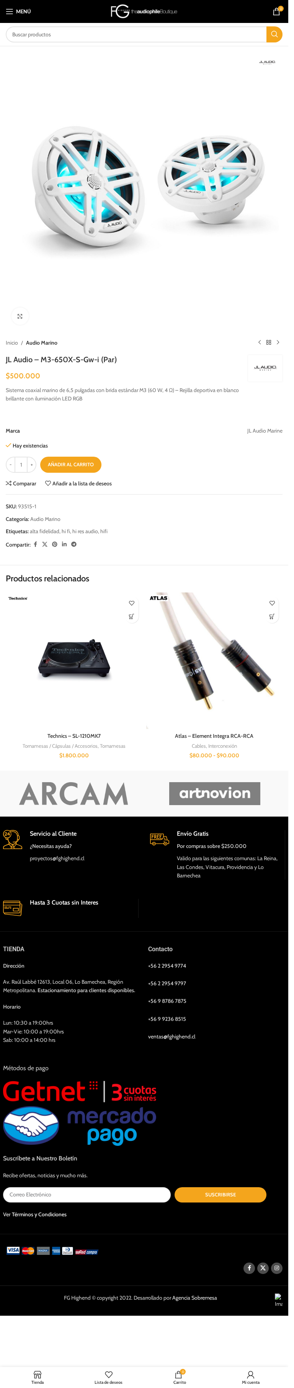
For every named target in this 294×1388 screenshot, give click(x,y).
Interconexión (222, 746)
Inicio (12, 342)
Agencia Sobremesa (194, 1297)
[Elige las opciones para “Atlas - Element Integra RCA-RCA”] (272, 616)
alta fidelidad (44, 531)
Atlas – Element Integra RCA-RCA (214, 735)
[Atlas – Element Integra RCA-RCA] (214, 660)
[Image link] (54, 1249)
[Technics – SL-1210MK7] (74, 660)
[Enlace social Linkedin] (64, 544)
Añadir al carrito (71, 464)
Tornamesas (113, 746)
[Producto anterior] (259, 342)
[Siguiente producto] (278, 342)
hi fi (66, 531)
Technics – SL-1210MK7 (74, 735)
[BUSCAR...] (274, 34)
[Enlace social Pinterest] (55, 544)
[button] (132, 616)
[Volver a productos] (268, 342)
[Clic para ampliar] (20, 316)
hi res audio (85, 531)
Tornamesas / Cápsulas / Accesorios (60, 746)
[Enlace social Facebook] (35, 544)
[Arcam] (73, 794)
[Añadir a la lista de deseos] (132, 603)
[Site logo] (144, 10)
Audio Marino (41, 342)
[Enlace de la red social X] (45, 544)
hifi (104, 531)
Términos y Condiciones (39, 1214)
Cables (199, 746)
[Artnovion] (215, 794)
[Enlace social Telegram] (74, 544)
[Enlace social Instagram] (277, 1268)
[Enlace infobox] (71, 846)
